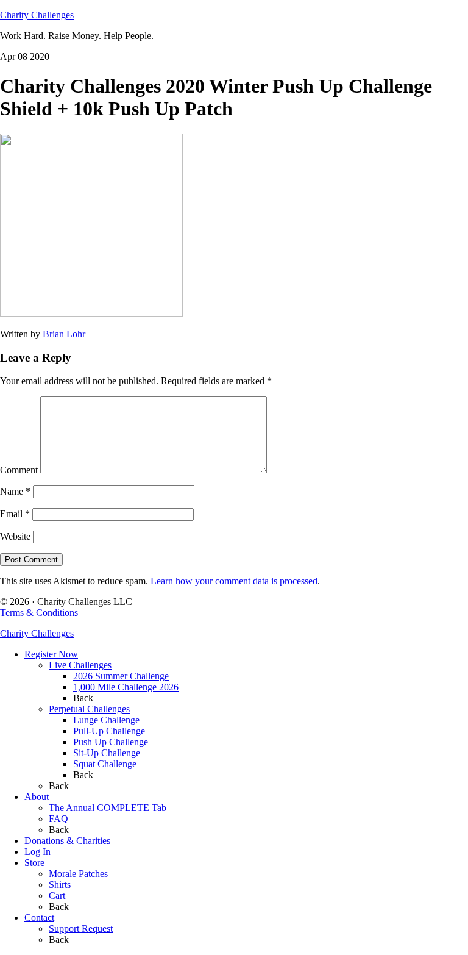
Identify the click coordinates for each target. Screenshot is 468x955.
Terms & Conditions (39, 612)
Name (15, 491)
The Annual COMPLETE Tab (107, 808)
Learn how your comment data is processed (234, 581)
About (36, 797)
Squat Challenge (104, 764)
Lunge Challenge (106, 720)
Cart (57, 895)
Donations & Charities (67, 840)
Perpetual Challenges (89, 709)
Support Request (81, 928)
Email (15, 514)
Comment (19, 470)
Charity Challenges (37, 15)
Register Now (51, 654)
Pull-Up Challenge (109, 731)
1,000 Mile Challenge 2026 (126, 687)
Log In (37, 851)
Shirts (60, 884)
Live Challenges (80, 665)
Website (15, 536)
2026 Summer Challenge (121, 676)
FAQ (58, 819)
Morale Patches (78, 873)
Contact (39, 917)
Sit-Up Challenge (106, 753)
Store (34, 862)
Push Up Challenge (110, 742)
